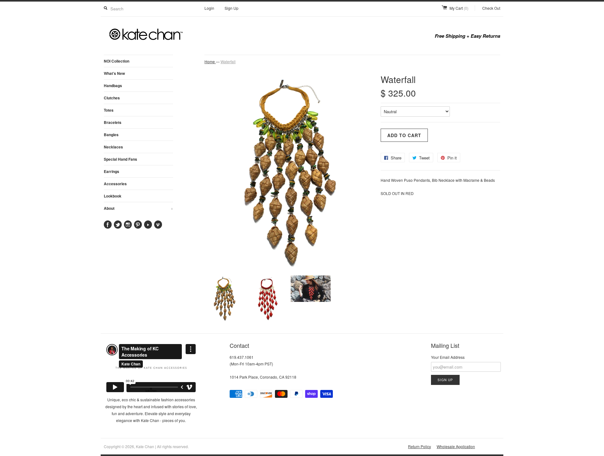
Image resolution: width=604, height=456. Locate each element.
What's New (114, 73)
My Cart (459, 8)
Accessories (115, 183)
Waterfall (228, 61)
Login (209, 8)
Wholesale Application (456, 446)
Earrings (111, 171)
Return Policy (419, 446)
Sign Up (231, 8)
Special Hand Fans (120, 159)
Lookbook (112, 196)
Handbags (113, 85)
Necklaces (113, 147)
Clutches (112, 98)
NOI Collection (116, 61)
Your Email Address (448, 357)
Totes (109, 110)
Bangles (111, 134)
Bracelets (112, 122)
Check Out (491, 8)
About (138, 208)
